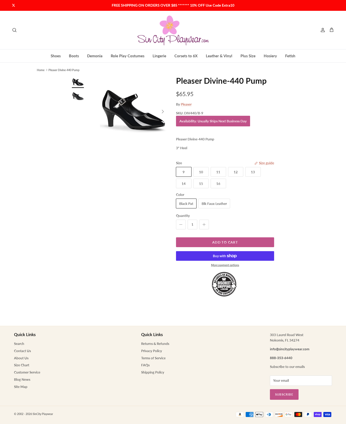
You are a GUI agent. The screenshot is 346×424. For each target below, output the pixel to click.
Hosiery (270, 55)
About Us (21, 358)
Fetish (290, 55)
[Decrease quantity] (181, 224)
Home (40, 70)
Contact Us (22, 351)
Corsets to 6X (186, 55)
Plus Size (247, 55)
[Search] (14, 30)
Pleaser (186, 104)
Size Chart (21, 365)
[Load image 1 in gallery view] (133, 109)
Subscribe (284, 394)
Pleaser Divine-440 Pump (63, 70)
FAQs (145, 365)
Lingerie (159, 55)
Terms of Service (153, 358)
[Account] (322, 30)
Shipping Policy (152, 372)
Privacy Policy (151, 351)
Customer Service (27, 372)
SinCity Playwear (43, 414)
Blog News (22, 379)
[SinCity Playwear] (173, 30)
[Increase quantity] (204, 224)
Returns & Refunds (155, 343)
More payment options (225, 265)
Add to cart (225, 242)
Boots (74, 55)
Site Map (20, 387)
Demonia (95, 55)
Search (19, 343)
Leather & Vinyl (219, 55)
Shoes (56, 55)
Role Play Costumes (127, 55)
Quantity (183, 216)
